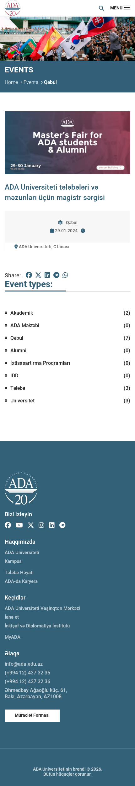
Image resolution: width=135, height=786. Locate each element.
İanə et (12, 617)
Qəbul (50, 82)
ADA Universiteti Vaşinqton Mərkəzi (42, 608)
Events (31, 82)
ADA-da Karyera (21, 581)
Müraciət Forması (32, 715)
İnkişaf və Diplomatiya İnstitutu (37, 626)
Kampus (13, 561)
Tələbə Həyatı (19, 572)
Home (11, 82)
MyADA (12, 637)
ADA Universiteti (22, 552)
